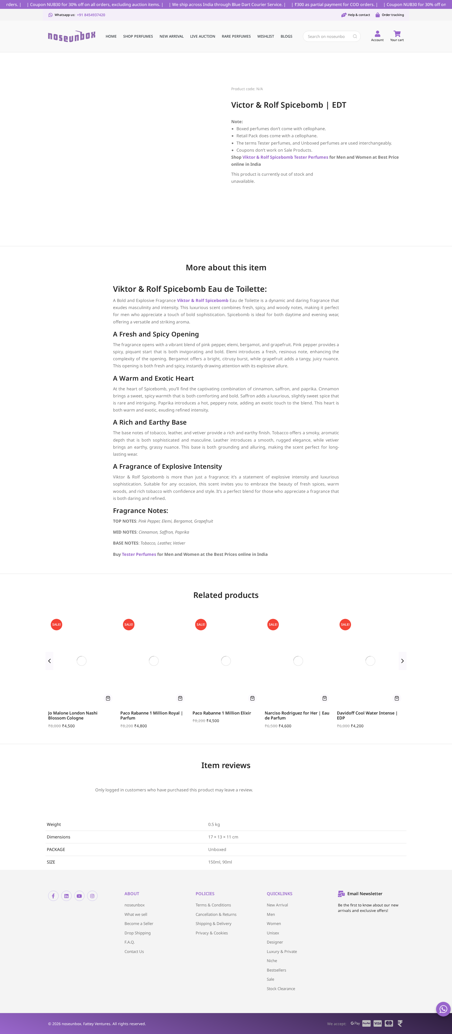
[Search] (355, 36)
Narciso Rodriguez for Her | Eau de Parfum (297, 715)
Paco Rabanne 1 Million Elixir (222, 713)
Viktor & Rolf (255, 157)
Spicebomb (281, 157)
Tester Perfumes (139, 554)
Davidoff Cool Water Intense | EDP (367, 715)
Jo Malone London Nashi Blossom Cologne (73, 715)
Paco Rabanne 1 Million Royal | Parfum (151, 715)
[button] (49, 661)
